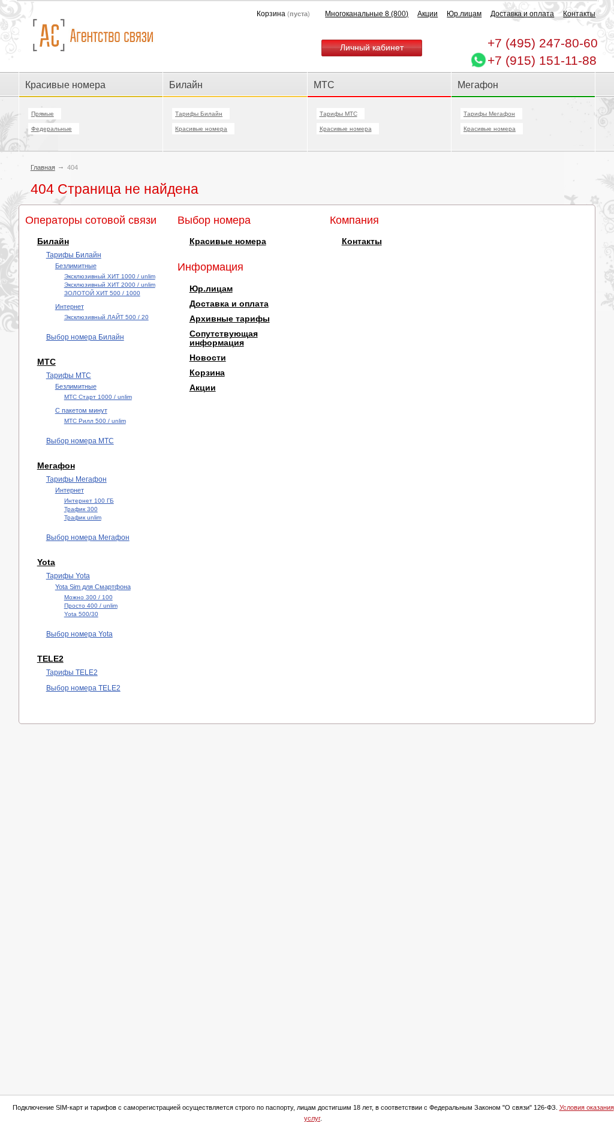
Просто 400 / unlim (91, 605)
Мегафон (478, 84)
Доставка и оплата (522, 13)
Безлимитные (76, 265)
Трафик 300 (81, 509)
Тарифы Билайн (198, 113)
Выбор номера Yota (79, 634)
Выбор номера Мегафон (88, 537)
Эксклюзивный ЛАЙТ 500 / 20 (106, 317)
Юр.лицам (464, 13)
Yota (46, 562)
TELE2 (50, 658)
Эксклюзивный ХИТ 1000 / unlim (109, 276)
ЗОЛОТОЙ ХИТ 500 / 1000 (102, 293)
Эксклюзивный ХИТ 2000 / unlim (109, 284)
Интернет (69, 306)
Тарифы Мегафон (489, 113)
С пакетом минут (81, 410)
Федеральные (51, 128)
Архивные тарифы (229, 318)
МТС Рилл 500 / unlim (95, 421)
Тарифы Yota (68, 576)
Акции (427, 13)
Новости (207, 357)
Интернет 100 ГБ (89, 500)
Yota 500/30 (81, 614)
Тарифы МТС (338, 113)
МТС (324, 84)
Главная (43, 167)
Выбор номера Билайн (85, 337)
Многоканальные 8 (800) (366, 13)
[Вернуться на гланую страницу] (93, 36)
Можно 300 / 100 (88, 597)
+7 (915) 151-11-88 (542, 60)
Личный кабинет (372, 47)
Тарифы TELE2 (72, 672)
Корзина (207, 372)
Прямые (42, 113)
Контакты (579, 13)
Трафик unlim (82, 517)
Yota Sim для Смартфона (93, 586)
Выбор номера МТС (80, 441)
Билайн (186, 84)
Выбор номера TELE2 (83, 688)
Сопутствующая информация (223, 338)
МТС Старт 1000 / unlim (98, 397)
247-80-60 (542, 43)
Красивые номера (66, 84)
